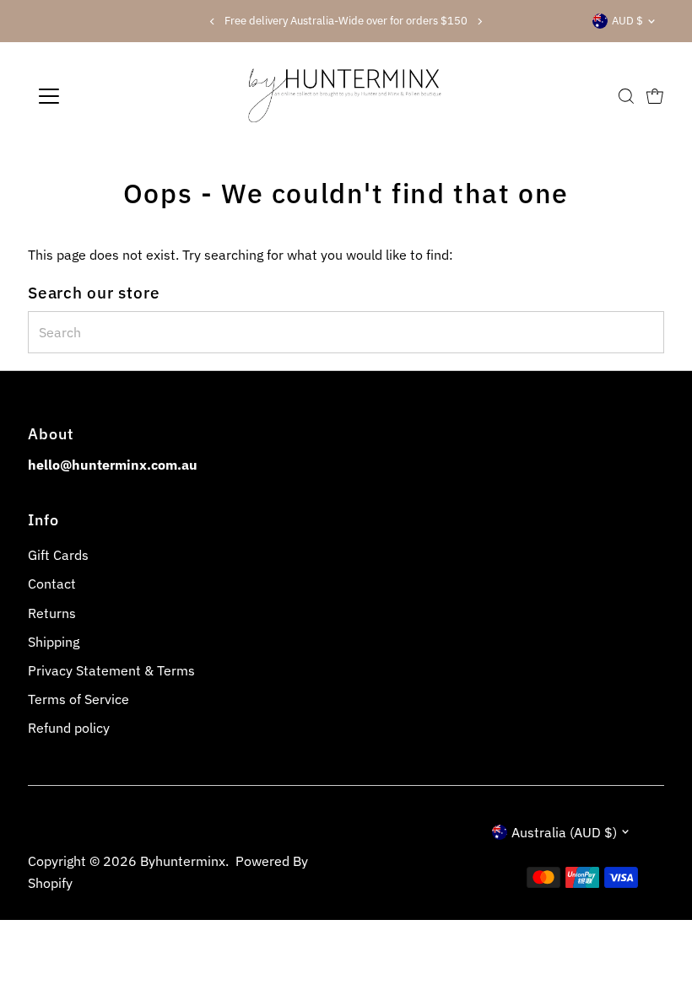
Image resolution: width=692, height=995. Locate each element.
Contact (52, 583)
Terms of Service (78, 699)
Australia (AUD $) (564, 832)
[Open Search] (626, 96)
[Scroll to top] (658, 948)
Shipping (53, 641)
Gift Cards (58, 554)
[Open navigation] (103, 96)
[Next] (480, 21)
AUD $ (627, 20)
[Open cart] (654, 96)
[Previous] (212, 21)
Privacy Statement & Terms (111, 670)
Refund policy (69, 727)
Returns (52, 613)
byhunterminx (182, 860)
